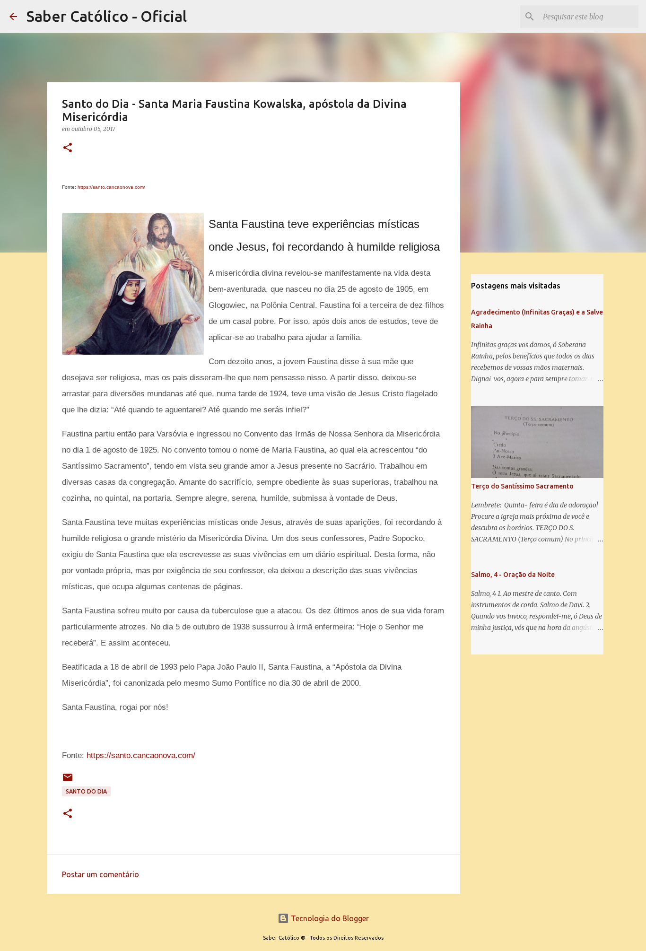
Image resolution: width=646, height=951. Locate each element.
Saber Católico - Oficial (106, 16)
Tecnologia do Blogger (329, 918)
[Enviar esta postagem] (67, 781)
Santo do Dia (86, 791)
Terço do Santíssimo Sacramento (522, 486)
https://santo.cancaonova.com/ (111, 187)
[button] (67, 148)
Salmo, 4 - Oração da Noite (513, 574)
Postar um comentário (100, 874)
